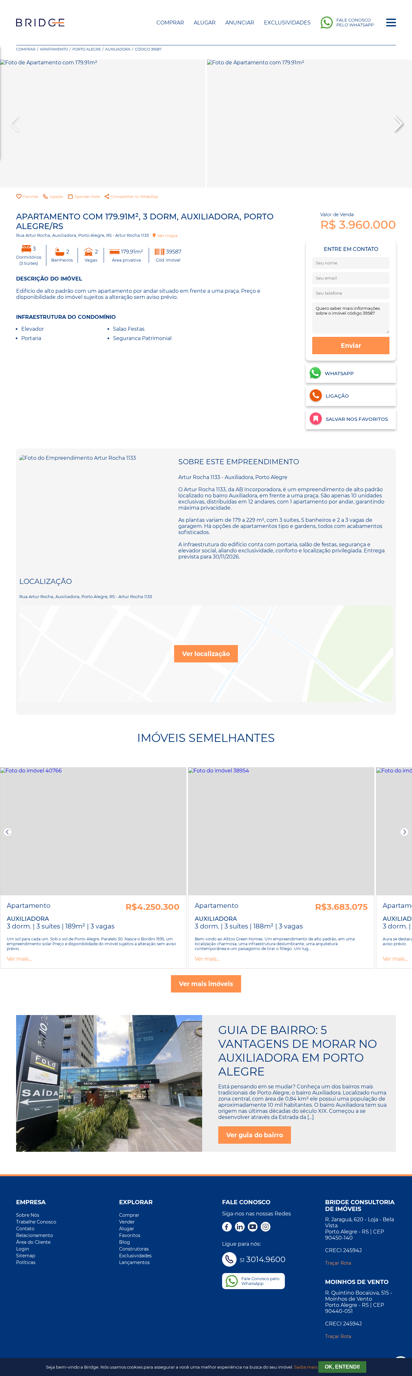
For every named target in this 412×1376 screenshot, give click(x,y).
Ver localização (206, 654)
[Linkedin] (240, 1227)
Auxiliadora (117, 49)
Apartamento (54, 49)
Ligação (56, 196)
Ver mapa (167, 235)
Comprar (170, 23)
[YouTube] (253, 1227)
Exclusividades (287, 23)
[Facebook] (227, 1227)
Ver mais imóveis (206, 984)
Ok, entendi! (342, 1367)
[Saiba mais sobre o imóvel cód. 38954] (281, 831)
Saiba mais (305, 1367)
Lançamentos (134, 1262)
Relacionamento (34, 1235)
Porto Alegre (86, 49)
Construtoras (134, 1249)
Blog (124, 1242)
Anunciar (239, 23)
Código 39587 (148, 49)
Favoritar (30, 196)
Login (22, 1249)
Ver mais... (19, 959)
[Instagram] (265, 1227)
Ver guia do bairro (254, 1135)
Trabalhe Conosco (36, 1222)
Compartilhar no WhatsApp (134, 196)
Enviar (351, 345)
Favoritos (129, 1235)
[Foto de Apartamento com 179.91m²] (102, 124)
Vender (127, 1222)
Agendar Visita (87, 196)
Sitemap (25, 1256)
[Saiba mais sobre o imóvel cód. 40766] (93, 831)
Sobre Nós (27, 1215)
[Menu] (391, 22)
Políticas (25, 1262)
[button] (397, 123)
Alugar (205, 23)
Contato (25, 1229)
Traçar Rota (338, 1263)
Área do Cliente (33, 1242)
